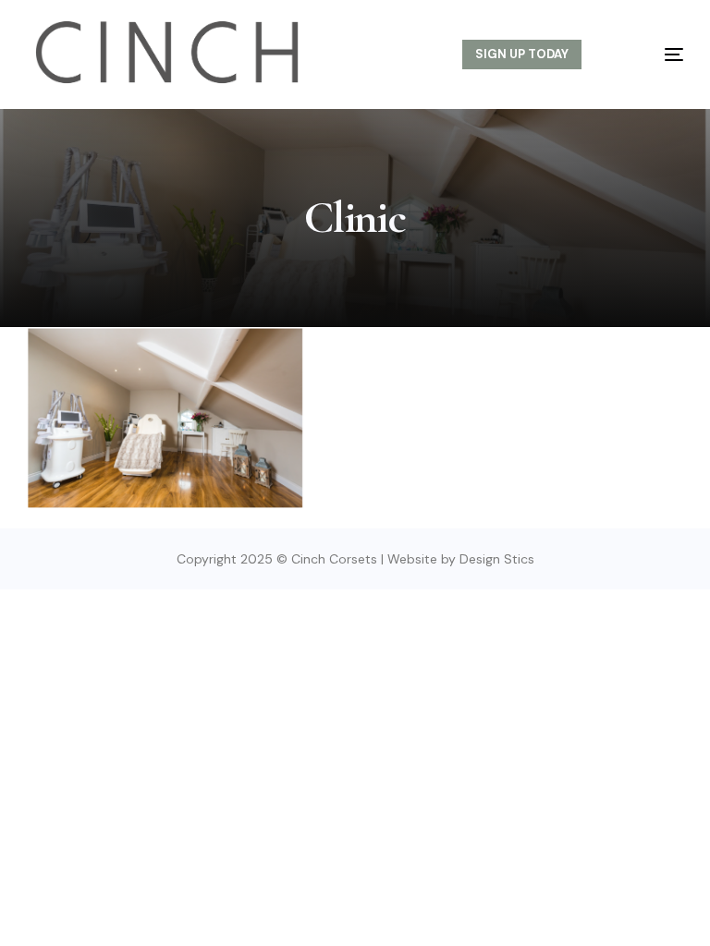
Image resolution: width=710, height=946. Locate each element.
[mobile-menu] (653, 54)
